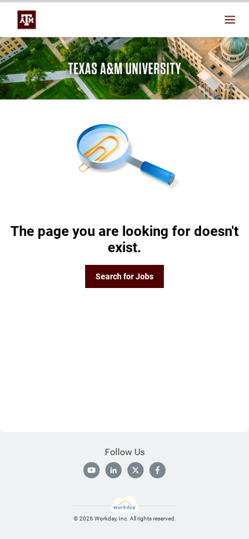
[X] (135, 470)
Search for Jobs (124, 276)
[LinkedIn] (113, 470)
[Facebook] (157, 470)
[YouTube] (91, 470)
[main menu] (230, 19)
